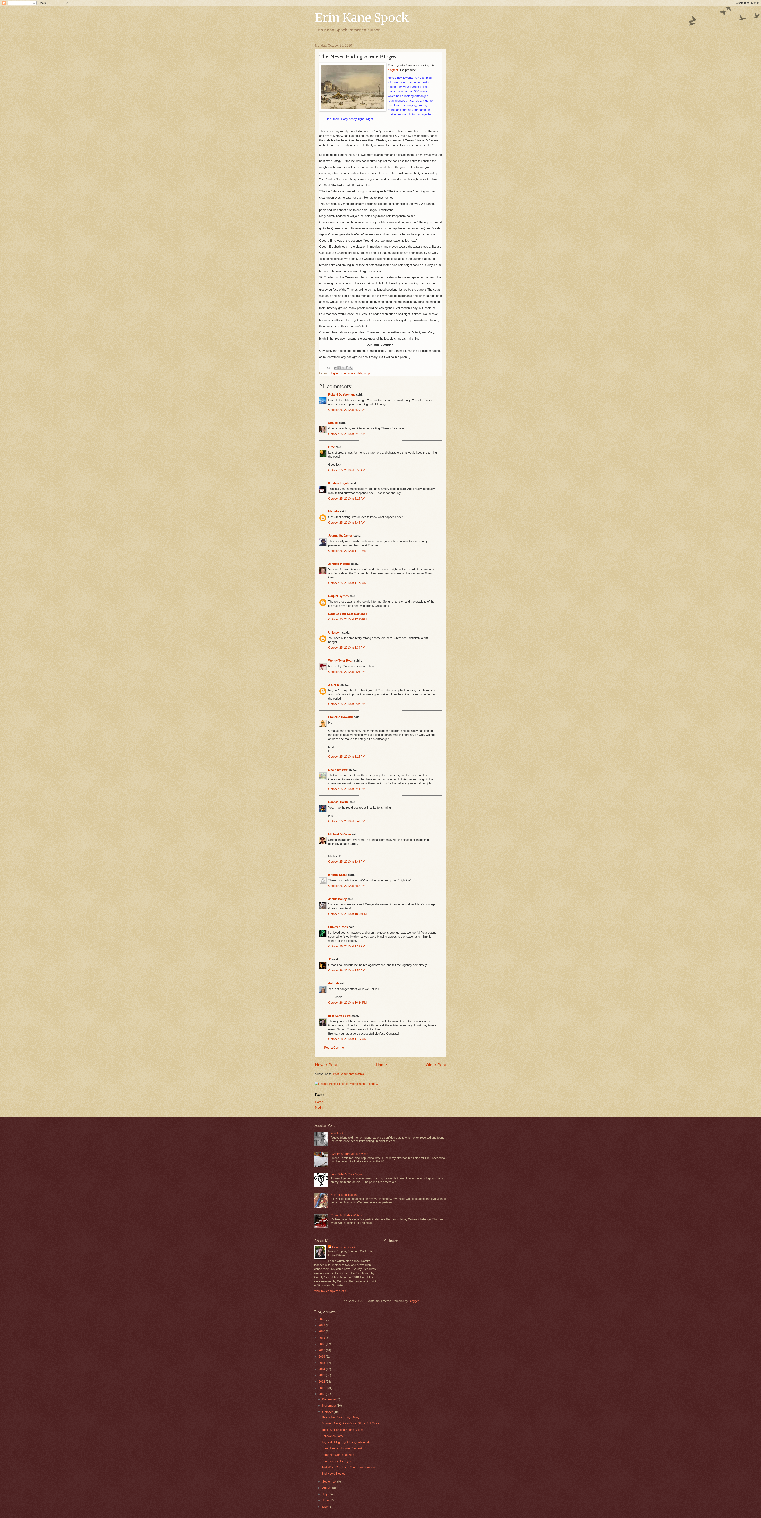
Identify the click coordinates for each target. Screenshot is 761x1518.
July (325, 1494)
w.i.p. (367, 373)
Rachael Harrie (338, 802)
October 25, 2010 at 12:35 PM (347, 619)
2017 (322, 1350)
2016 (322, 1356)
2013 (322, 1375)
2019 (322, 1337)
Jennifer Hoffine (339, 563)
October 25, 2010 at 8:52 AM (346, 470)
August (327, 1487)
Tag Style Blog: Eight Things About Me (346, 1442)
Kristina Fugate (338, 483)
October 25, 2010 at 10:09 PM (347, 914)
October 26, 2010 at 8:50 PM (346, 970)
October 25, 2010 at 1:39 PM (346, 647)
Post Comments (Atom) (348, 1074)
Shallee (333, 422)
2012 (322, 1381)
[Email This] (336, 368)
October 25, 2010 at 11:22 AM (347, 583)
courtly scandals (351, 373)
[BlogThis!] (339, 368)
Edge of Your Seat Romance (347, 613)
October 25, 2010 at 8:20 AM (346, 409)
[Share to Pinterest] (351, 368)
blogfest (393, 70)
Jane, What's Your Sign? (346, 1174)
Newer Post (326, 1064)
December (329, 1399)
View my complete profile (330, 1291)
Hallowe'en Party (332, 1436)
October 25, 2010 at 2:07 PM (346, 704)
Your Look (337, 1133)
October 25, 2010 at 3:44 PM (346, 789)
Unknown (334, 632)
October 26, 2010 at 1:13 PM (346, 946)
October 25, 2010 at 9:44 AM (346, 522)
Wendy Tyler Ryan (340, 660)
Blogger (414, 1301)
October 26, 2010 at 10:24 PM (347, 1002)
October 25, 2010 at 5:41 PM (346, 821)
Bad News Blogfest (333, 1473)
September (329, 1481)
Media (319, 1107)
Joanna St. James (340, 535)
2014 (322, 1369)
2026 (322, 1319)
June (325, 1500)
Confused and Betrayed (336, 1461)
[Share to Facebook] (347, 368)
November (329, 1405)
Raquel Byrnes (338, 596)
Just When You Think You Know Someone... (350, 1467)
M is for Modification (344, 1194)
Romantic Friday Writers (346, 1215)
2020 (322, 1331)
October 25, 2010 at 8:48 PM (346, 861)
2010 (322, 1394)
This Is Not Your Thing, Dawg (340, 1417)
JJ (329, 959)
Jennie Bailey (337, 899)
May (325, 1506)
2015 (322, 1362)
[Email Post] (328, 367)
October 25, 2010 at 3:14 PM (346, 756)
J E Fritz (334, 684)
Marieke (333, 511)
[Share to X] (343, 368)
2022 (322, 1325)
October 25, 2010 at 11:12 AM (347, 550)
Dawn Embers (338, 769)
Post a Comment (335, 1047)
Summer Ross (338, 927)
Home (381, 1064)
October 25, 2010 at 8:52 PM (346, 885)
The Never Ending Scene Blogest (342, 1429)
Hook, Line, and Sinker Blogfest (341, 1448)
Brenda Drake (337, 874)
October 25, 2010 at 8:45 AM (346, 433)
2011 (322, 1388)
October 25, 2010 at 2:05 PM (346, 671)
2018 (322, 1344)
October (328, 1412)
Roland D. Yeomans (341, 394)
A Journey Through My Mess (349, 1153)
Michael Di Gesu (339, 834)
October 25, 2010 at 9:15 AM (346, 498)
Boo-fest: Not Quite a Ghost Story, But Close (350, 1423)
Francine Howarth (340, 717)
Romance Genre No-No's (338, 1454)
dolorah (333, 983)
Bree (331, 447)
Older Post (436, 1064)
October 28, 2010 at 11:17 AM (347, 1039)
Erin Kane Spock (362, 17)
